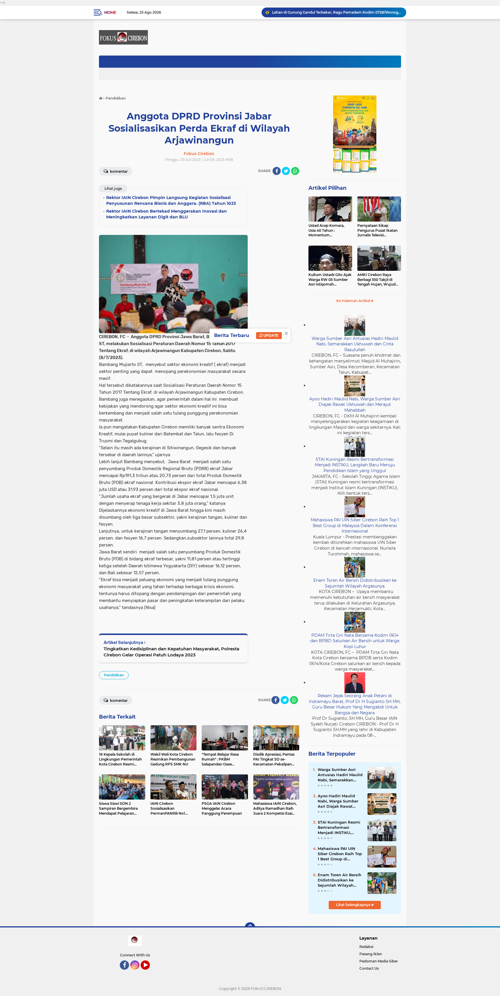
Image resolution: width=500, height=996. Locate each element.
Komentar (118, 171)
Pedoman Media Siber (378, 961)
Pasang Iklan (370, 954)
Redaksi (366, 947)
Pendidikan (114, 675)
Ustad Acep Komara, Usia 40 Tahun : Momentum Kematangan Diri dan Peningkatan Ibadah (327, 230)
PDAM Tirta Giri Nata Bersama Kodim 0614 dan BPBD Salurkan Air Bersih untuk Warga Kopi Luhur (354, 641)
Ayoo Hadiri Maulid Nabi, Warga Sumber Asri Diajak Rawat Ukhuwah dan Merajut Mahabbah (354, 404)
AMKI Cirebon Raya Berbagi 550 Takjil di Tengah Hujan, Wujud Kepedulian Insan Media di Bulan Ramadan (378, 280)
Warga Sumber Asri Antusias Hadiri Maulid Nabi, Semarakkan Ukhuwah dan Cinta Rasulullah (355, 344)
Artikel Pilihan (327, 188)
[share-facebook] (277, 171)
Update (270, 335)
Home (110, 12)
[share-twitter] (286, 171)
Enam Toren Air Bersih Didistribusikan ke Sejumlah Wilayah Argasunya (334, 12)
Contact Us (369, 968)
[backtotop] (250, 927)
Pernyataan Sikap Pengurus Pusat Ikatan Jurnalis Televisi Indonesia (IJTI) (377, 230)
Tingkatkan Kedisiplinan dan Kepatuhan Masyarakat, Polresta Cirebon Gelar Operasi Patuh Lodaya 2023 (171, 652)
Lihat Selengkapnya (353, 905)
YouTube (149, 972)
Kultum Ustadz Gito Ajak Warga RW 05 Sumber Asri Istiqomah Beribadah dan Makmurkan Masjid (330, 280)
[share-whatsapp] (295, 171)
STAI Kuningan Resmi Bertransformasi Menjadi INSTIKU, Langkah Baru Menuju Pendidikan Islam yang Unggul (355, 465)
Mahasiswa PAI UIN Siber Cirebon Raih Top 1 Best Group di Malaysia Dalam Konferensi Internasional (355, 525)
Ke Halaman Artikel (353, 301)
